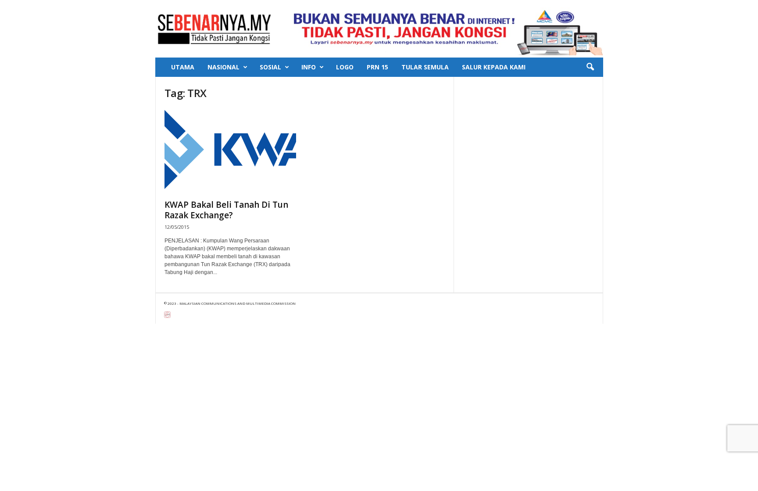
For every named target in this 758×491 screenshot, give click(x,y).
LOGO (345, 67)
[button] (590, 67)
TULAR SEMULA (425, 67)
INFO (308, 67)
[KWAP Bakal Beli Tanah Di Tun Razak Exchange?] (230, 151)
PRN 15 (377, 67)
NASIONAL (223, 67)
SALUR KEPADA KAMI (494, 67)
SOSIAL (270, 67)
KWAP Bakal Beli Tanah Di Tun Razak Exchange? (226, 210)
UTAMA (182, 67)
